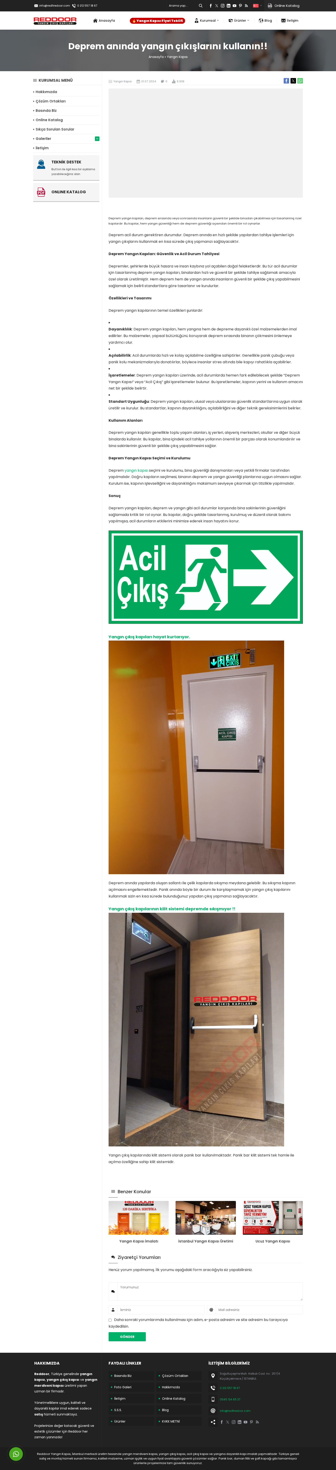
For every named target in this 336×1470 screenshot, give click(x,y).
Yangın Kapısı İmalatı (138, 1241)
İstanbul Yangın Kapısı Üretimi (205, 1241)
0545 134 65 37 (230, 1399)
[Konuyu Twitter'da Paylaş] (293, 81)
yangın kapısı (136, 470)
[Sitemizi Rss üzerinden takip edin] (246, 6)
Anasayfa (156, 57)
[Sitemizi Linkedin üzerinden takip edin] (228, 6)
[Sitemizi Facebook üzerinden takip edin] (211, 6)
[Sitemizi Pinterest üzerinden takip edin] (240, 6)
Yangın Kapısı (177, 57)
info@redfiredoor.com (54, 6)
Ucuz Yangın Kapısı (273, 1241)
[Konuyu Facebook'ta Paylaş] (286, 81)
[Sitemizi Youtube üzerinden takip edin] (234, 6)
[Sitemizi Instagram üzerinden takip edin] (222, 6)
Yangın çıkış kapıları (130, 637)
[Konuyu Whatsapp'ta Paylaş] (300, 81)
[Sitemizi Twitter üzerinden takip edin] (217, 6)
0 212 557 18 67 (87, 6)
